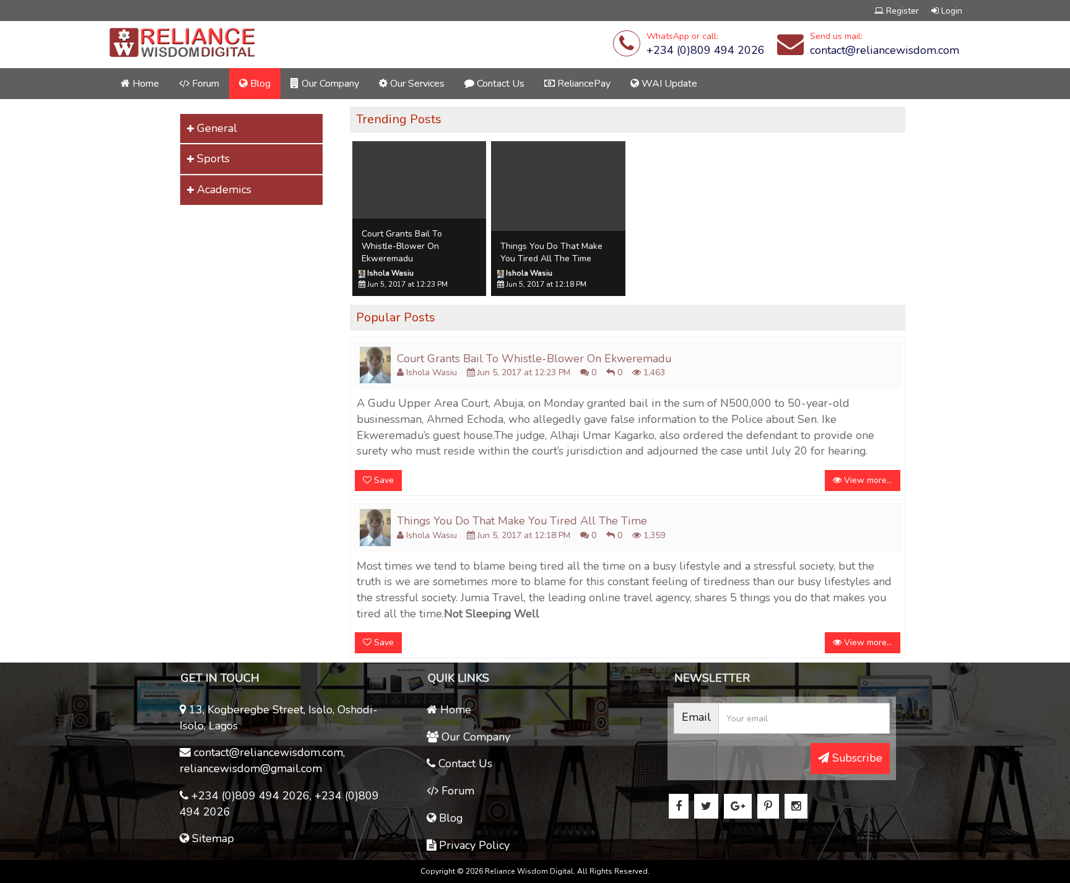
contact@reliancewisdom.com (884, 50)
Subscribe (855, 757)
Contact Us (499, 83)
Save (383, 480)
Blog (259, 83)
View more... (867, 480)
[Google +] (738, 806)
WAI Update (668, 83)
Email (696, 717)
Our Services (416, 83)
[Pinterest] (768, 806)
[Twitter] (706, 806)
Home (144, 83)
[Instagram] (796, 806)
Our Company (329, 83)
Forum (204, 83)
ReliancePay (583, 83)
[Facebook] (679, 806)
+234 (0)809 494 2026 (705, 50)
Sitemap (211, 838)
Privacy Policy (473, 845)
